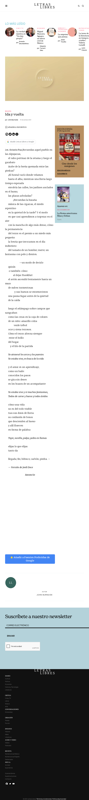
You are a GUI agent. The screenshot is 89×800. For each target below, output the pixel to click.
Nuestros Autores (10, 776)
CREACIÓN (9, 718)
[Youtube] (13, 783)
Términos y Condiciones (44, 799)
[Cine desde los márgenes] (69, 147)
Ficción (7, 723)
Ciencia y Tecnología (63, 28)
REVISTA (8, 751)
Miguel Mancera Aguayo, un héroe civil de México (41, 37)
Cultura (7, 679)
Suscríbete (62, 174)
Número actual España (12, 757)
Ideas (7, 734)
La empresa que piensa (63, 35)
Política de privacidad (59, 799)
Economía (41, 28)
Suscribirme (9, 768)
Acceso (7, 765)
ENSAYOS (8, 729)
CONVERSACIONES (12, 709)
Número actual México (12, 754)
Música (7, 704)
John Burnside (44, 595)
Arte (6, 707)
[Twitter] (10, 134)
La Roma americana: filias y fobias (67, 214)
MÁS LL (8, 762)
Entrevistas (84, 28)
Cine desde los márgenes (69, 164)
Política (7, 681)
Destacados (9, 759)
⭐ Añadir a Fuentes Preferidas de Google (30, 559)
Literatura (8, 690)
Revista (8, 111)
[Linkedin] (13, 134)
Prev (58, 151)
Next (81, 151)
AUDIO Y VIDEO (10, 740)
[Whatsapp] (16, 134)
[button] (7, 6)
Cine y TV (19, 28)
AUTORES (62, 604)
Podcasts (8, 746)
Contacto (8, 779)
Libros (7, 701)
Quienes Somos (10, 773)
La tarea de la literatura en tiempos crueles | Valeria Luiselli (84, 39)
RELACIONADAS (23, 604)
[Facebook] (6, 134)
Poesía (7, 720)
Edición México (63, 170)
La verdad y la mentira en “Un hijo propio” (22, 35)
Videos (81, 30)
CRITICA (8, 695)
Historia (7, 732)
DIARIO (7, 676)
